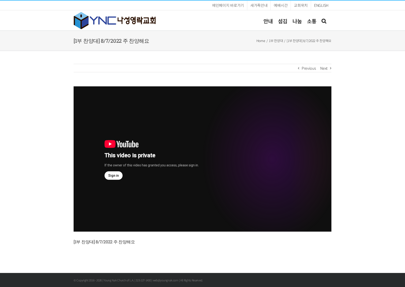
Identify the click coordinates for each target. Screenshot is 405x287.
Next (324, 68)
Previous (309, 68)
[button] (324, 20)
